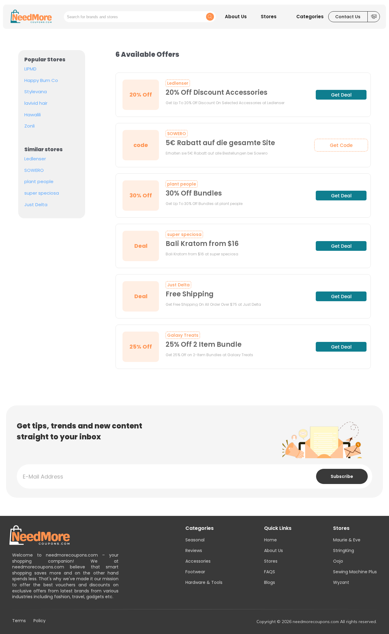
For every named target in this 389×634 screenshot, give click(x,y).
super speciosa (41, 193)
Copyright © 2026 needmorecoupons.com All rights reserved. (316, 621)
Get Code (341, 145)
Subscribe (342, 476)
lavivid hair (35, 103)
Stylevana (35, 91)
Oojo (338, 561)
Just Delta (35, 204)
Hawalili (32, 114)
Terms (19, 621)
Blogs (269, 582)
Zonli (29, 126)
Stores (270, 561)
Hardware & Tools (203, 582)
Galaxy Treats (182, 335)
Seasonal (195, 540)
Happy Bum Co (41, 80)
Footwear (195, 572)
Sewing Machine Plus (355, 572)
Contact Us (347, 16)
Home (270, 540)
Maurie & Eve (346, 540)
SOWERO (34, 170)
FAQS (269, 572)
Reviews (193, 550)
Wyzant (341, 582)
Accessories (198, 561)
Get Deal (341, 95)
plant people (38, 181)
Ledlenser (35, 158)
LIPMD (30, 68)
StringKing (343, 550)
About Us (273, 550)
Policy (39, 621)
